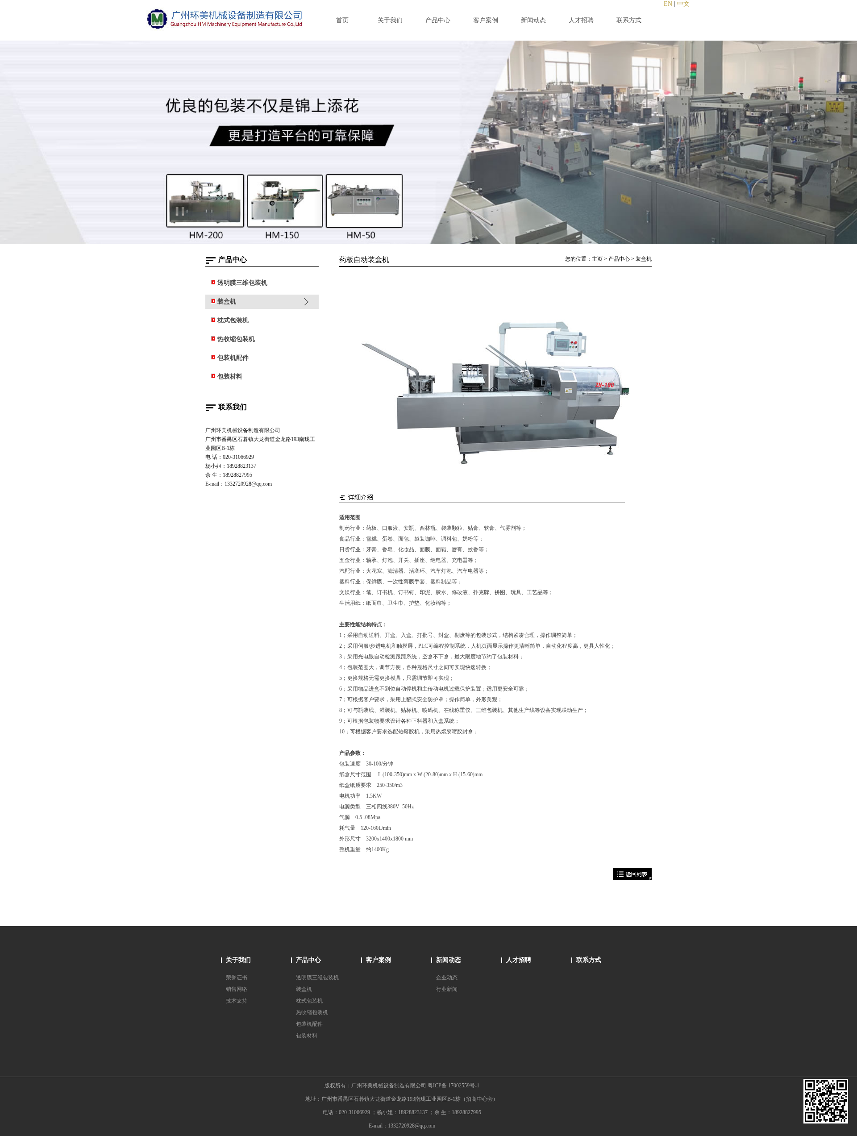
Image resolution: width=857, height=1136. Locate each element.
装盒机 (644, 259)
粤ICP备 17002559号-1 (453, 1085)
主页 (597, 259)
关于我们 (238, 960)
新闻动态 (448, 960)
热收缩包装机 (312, 1012)
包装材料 (306, 1035)
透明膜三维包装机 (317, 977)
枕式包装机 (309, 1001)
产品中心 (619, 259)
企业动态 (447, 977)
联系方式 (588, 960)
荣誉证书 (236, 977)
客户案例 (378, 960)
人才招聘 (518, 960)
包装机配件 (309, 1024)
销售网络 (236, 989)
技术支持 (236, 1001)
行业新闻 (447, 989)
